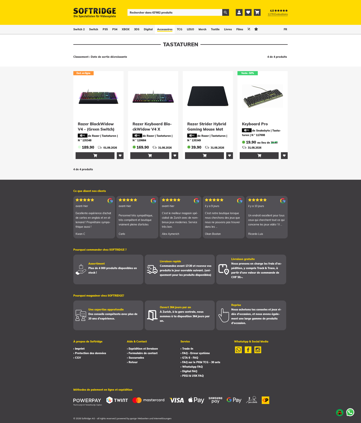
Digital (148, 29)
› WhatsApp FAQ (191, 366)
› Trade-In (186, 348)
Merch (202, 29)
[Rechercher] (225, 12)
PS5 (105, 29)
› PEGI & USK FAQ (192, 375)
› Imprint (79, 348)
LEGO (190, 29)
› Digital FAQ (188, 371)
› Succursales (135, 357)
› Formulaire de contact (142, 353)
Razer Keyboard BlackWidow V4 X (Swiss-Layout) (152, 129)
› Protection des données (89, 353)
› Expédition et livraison (142, 348)
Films (239, 29)
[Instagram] (257, 352)
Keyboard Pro (255, 124)
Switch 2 (79, 29)
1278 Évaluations (278, 14)
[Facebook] (248, 352)
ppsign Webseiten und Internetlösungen (150, 418)
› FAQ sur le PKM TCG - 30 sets (200, 362)
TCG (179, 29)
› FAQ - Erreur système (195, 353)
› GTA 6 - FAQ (189, 357)
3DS (136, 29)
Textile (215, 29)
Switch (93, 29)
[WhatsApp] (238, 352)
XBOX (126, 29)
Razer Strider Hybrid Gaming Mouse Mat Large (206, 129)
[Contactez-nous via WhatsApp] (350, 412)
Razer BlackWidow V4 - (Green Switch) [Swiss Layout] (96, 129)
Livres (228, 29)
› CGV (77, 357)
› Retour (132, 362)
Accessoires (164, 29)
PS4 (114, 29)
